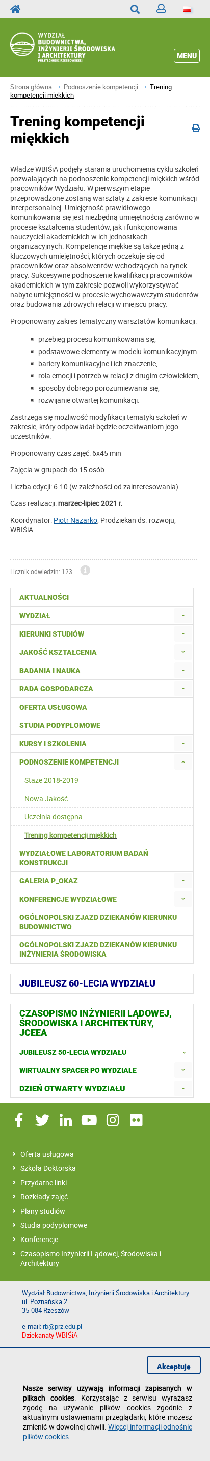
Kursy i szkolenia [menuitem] (53, 744)
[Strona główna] (76, 47)
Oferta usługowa (47, 1154)
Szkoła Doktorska (48, 1168)
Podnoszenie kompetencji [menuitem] (69, 762)
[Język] (187, 9)
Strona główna (31, 87)
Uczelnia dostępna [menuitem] (53, 816)
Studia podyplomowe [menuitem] (59, 725)
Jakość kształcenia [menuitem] (58, 652)
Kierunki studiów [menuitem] (51, 634)
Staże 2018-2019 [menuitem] (51, 780)
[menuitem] (183, 615)
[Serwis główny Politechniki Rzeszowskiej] (18, 9)
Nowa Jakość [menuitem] (46, 798)
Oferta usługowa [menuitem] (53, 707)
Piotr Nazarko (75, 520)
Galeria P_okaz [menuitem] (48, 881)
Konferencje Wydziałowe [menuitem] (68, 899)
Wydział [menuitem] (34, 616)
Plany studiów (42, 1211)
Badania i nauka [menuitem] (50, 670)
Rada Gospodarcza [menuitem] (56, 689)
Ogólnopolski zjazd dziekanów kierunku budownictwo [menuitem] (98, 922)
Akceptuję (174, 1366)
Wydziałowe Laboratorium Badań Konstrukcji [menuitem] (83, 858)
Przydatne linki (43, 1182)
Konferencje (39, 1239)
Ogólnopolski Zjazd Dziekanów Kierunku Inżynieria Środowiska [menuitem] (98, 949)
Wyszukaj (135, 9)
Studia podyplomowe (53, 1225)
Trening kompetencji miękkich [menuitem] (70, 835)
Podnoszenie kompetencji (101, 87)
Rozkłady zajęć (44, 1196)
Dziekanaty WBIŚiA (49, 1335)
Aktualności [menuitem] (44, 597)
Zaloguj (161, 9)
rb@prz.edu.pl (62, 1326)
